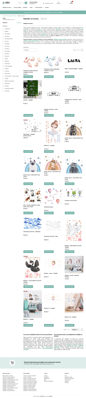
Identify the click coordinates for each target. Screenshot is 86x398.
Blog (45, 379)
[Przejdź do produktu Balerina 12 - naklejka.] (53, 298)
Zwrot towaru (68, 379)
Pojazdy (6, 68)
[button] (26, 3)
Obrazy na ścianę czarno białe (30, 381)
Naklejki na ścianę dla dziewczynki (10, 383)
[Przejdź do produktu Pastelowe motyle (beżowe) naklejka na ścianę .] (32, 61)
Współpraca (46, 378)
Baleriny (6, 31)
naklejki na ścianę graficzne (60, 39)
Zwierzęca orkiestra (9, 88)
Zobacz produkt (28, 76)
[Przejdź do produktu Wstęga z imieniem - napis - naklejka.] (53, 94)
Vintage (6, 78)
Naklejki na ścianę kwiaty (8, 386)
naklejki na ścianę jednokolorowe (31, 40)
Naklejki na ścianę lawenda (9, 390)
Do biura (7, 41)
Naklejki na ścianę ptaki (8, 389)
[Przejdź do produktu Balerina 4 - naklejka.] (53, 131)
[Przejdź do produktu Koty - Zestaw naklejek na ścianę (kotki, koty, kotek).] (32, 195)
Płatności (67, 381)
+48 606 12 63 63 (49, 3)
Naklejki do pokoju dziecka (9, 381)
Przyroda (7, 71)
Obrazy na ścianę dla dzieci (9, 377)
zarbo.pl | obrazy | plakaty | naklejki (9, 15)
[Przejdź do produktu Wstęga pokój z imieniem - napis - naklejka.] (74, 89)
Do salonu (7, 48)
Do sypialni (7, 51)
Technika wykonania (48, 381)
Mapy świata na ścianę (8, 375)
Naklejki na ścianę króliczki (29, 386)
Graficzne (7, 53)
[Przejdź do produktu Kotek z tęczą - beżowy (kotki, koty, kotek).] (74, 128)
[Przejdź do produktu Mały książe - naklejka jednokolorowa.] (32, 126)
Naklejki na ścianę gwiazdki (9, 382)
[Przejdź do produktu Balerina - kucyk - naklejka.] (53, 263)
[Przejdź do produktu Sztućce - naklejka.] (32, 89)
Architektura (7, 28)
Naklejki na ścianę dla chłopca (9, 385)
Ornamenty (7, 63)
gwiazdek (58, 28)
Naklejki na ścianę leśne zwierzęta (10, 387)
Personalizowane (8, 66)
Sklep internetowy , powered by (42, 396)
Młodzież (7, 61)
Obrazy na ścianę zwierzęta (29, 375)
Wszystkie (7, 83)
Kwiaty (6, 58)
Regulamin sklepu (68, 377)
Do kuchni (7, 46)
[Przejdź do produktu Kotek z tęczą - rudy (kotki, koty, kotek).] (53, 162)
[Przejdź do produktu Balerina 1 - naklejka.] (32, 304)
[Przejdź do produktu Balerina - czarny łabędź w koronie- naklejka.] (32, 267)
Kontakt (45, 375)
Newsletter (46, 377)
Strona (74, 49)
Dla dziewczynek (8, 38)
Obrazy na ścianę (27, 377)
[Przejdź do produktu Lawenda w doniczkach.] (74, 193)
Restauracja (7, 73)
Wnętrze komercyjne (9, 81)
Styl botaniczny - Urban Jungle (12, 76)
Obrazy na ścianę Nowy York (29, 378)
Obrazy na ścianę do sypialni (29, 383)
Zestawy (7, 86)
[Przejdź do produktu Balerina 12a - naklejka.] (74, 303)
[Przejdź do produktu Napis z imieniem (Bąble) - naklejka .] (74, 60)
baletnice (39, 30)
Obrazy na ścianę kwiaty (8, 378)
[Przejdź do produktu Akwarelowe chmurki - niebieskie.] (32, 223)
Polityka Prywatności (69, 378)
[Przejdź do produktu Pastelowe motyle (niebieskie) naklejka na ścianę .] (53, 61)
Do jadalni (7, 43)
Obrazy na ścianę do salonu (29, 385)
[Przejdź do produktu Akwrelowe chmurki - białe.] (53, 225)
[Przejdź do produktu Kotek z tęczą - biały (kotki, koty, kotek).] (32, 164)
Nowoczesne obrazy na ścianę (30, 382)
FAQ (66, 375)
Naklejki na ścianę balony (29, 387)
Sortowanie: (26, 47)
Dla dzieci (7, 36)
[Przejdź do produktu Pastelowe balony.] (53, 196)
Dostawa (67, 382)
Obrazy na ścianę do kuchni (29, 379)
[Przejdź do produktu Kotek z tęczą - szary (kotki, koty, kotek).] (74, 165)
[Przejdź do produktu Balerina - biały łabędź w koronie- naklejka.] (74, 230)
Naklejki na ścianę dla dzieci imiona (10, 379)
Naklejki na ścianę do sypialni (29, 390)
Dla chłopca (7, 33)
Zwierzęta (7, 91)
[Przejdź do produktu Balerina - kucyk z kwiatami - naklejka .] (74, 264)
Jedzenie (7, 56)
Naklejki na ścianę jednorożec (29, 389)
